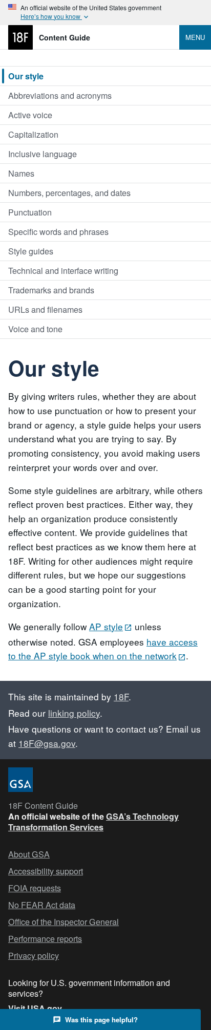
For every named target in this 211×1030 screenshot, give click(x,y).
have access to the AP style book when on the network (103, 648)
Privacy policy (33, 955)
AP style (106, 626)
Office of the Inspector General (63, 921)
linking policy (74, 712)
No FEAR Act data (41, 904)
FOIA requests (34, 888)
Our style (26, 76)
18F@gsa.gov (46, 743)
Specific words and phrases (58, 231)
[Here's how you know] (105, 12)
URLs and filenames (45, 309)
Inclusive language (42, 153)
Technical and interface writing (63, 270)
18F (121, 696)
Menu (195, 37)
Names (21, 173)
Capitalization (33, 134)
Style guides (30, 251)
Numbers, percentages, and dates (69, 192)
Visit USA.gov (35, 1008)
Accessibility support (45, 871)
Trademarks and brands (51, 290)
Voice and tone (35, 329)
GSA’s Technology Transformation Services (93, 821)
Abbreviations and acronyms (60, 95)
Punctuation (30, 212)
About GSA (29, 854)
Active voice (30, 115)
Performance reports (45, 938)
